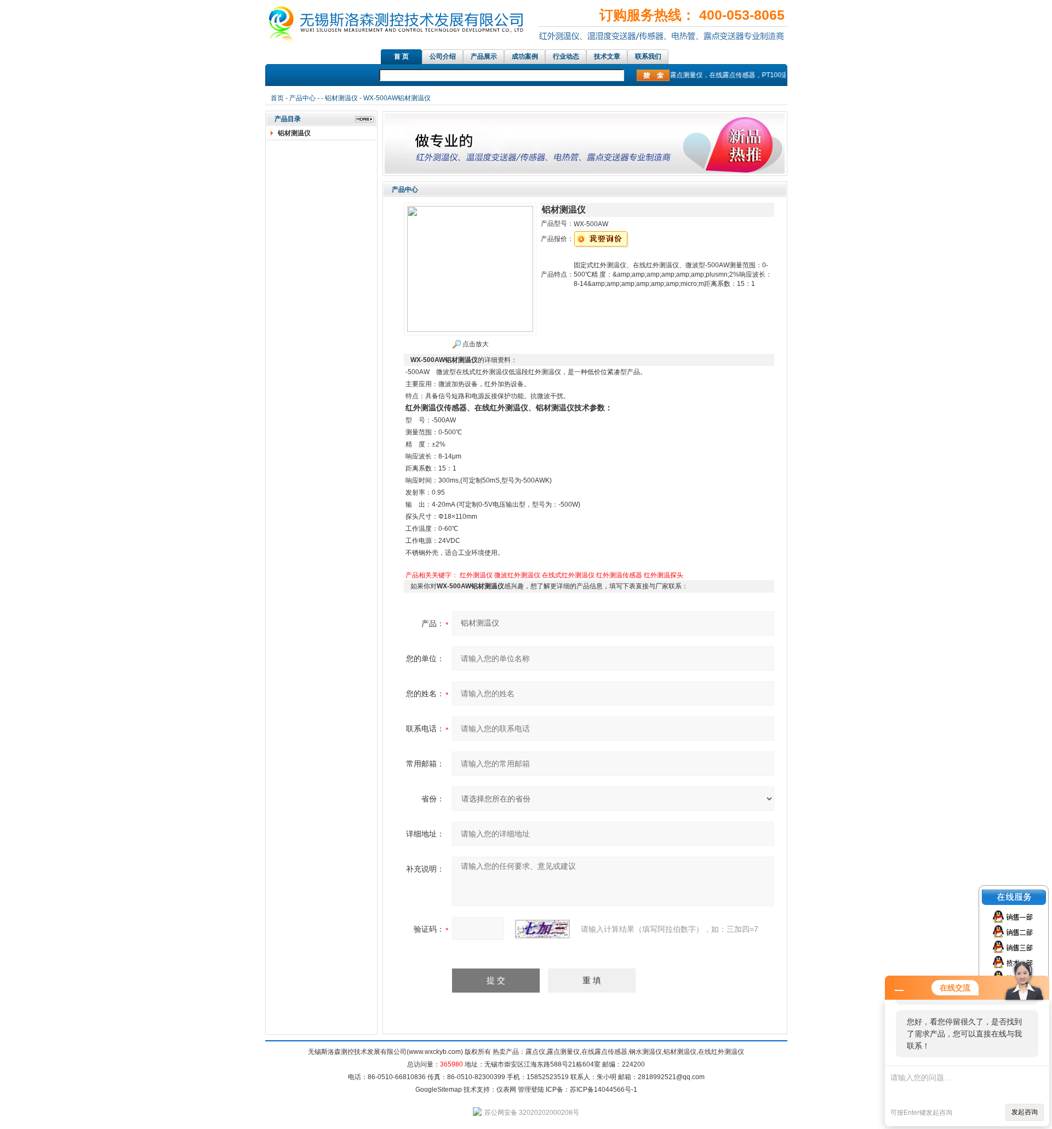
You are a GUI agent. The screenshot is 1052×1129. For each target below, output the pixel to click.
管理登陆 (531, 1089)
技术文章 (607, 56)
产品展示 (484, 56)
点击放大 (475, 344)
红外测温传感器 (619, 575)
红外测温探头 (663, 575)
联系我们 (648, 56)
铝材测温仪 (341, 98)
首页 (277, 98)
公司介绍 (443, 56)
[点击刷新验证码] (542, 929)
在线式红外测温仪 (568, 575)
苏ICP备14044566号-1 (603, 1089)
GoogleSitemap (438, 1089)
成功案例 (525, 56)
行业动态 (566, 56)
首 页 (401, 56)
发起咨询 (1024, 1112)
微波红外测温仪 (517, 575)
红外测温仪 (476, 575)
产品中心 (302, 98)
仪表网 (506, 1089)
